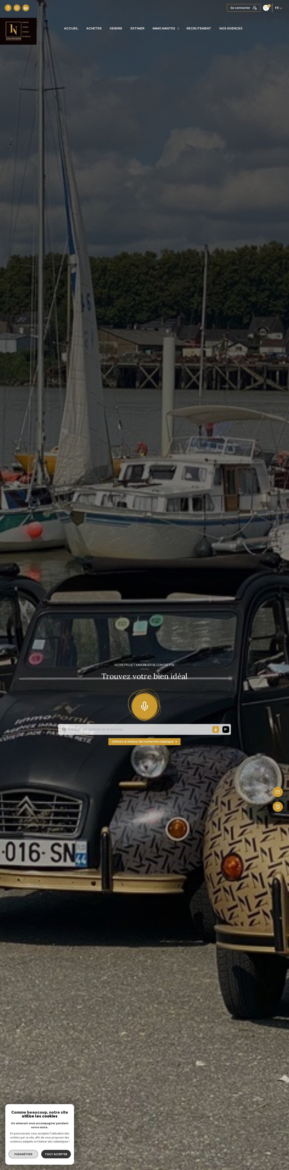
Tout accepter (56, 1154)
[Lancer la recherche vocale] (144, 705)
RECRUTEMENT (199, 28)
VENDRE (116, 28)
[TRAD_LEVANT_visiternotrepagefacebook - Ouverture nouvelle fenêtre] (8, 7)
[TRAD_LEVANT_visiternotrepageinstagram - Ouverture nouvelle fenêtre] (17, 7)
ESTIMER (137, 28)
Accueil (71, 28)
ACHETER (94, 28)
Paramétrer (23, 1154)
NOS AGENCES (230, 28)
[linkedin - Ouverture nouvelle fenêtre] (25, 7)
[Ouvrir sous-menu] (178, 28)
